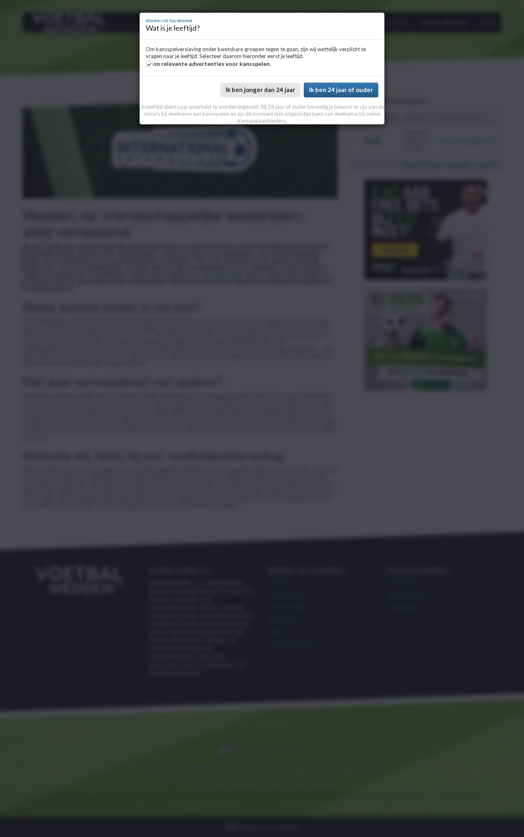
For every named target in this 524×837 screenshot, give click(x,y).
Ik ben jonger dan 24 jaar (260, 89)
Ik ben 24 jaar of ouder (341, 89)
